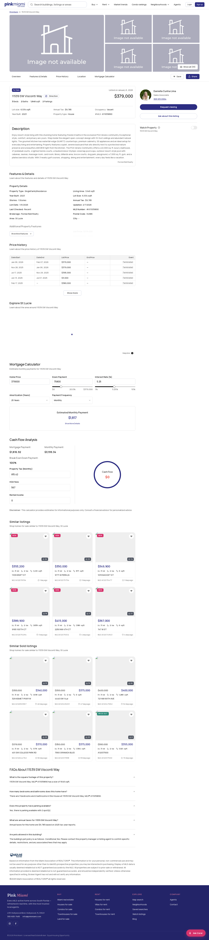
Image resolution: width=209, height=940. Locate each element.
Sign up (200, 4)
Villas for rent (101, 904)
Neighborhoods (140, 904)
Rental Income (17, 495)
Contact (174, 904)
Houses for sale (64, 904)
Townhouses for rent (105, 914)
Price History (62, 76)
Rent (104, 4)
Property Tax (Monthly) (21, 468)
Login (189, 4)
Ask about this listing (168, 116)
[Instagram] (9, 923)
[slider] (61, 387)
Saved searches (140, 909)
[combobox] (59, 4)
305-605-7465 (13, 916)
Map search (138, 900)
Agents (177, 4)
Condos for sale (64, 909)
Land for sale (63, 919)
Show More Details (72, 423)
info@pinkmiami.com (32, 916)
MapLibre (126, 353)
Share (194, 76)
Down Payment (59, 377)
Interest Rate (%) (103, 377)
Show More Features (19, 234)
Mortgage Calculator (104, 76)
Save (179, 76)
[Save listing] (45, 536)
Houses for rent (102, 900)
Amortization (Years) (20, 395)
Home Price (15, 377)
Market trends (121, 4)
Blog (135, 919)
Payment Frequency (62, 395)
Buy (93, 4)
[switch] (194, 127)
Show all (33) (189, 66)
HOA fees (14, 482)
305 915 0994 (160, 99)
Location (81, 76)
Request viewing (168, 107)
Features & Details (38, 76)
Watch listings (139, 914)
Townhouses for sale (67, 914)
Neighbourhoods (159, 4)
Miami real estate (65, 900)
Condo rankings (139, 4)
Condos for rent (102, 909)
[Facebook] (15, 923)
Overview (16, 76)
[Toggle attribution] (132, 353)
